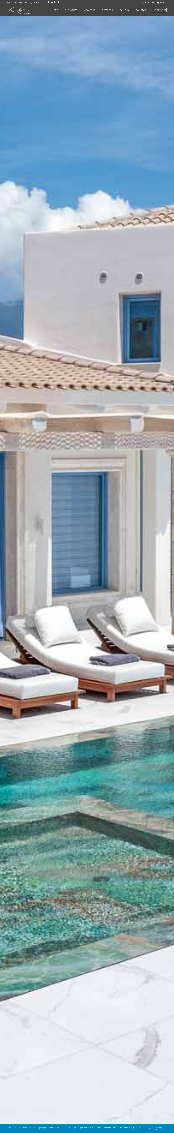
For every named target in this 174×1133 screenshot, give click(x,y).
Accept (147, 1129)
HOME (55, 10)
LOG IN (163, 2)
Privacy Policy (159, 1128)
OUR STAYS (71, 10)
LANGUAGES (16, 2)
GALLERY (124, 10)
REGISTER (149, 2)
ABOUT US (89, 10)
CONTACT (141, 10)
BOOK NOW (159, 10)
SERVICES (107, 10)
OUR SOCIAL (39, 2)
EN (26, 2)
